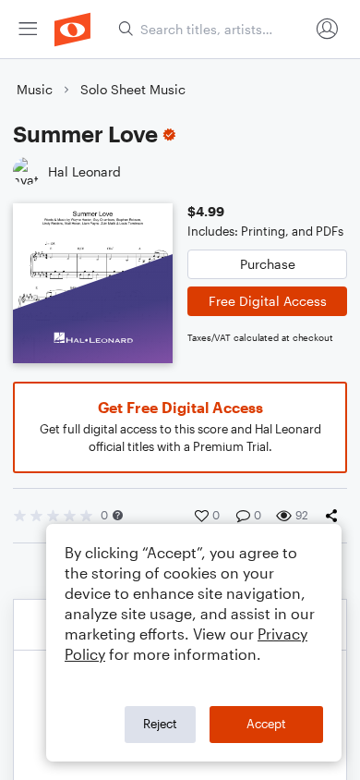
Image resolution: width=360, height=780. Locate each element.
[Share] (335, 515)
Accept (266, 723)
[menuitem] (27, 29)
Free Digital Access (268, 301)
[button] (118, 515)
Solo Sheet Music (133, 89)
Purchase (267, 264)
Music (35, 89)
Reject (160, 723)
